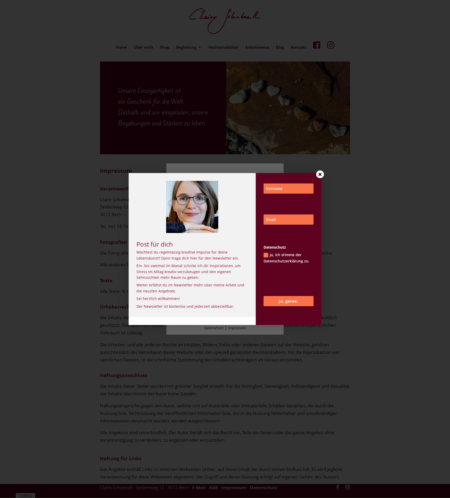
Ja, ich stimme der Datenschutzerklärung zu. (286, 257)
